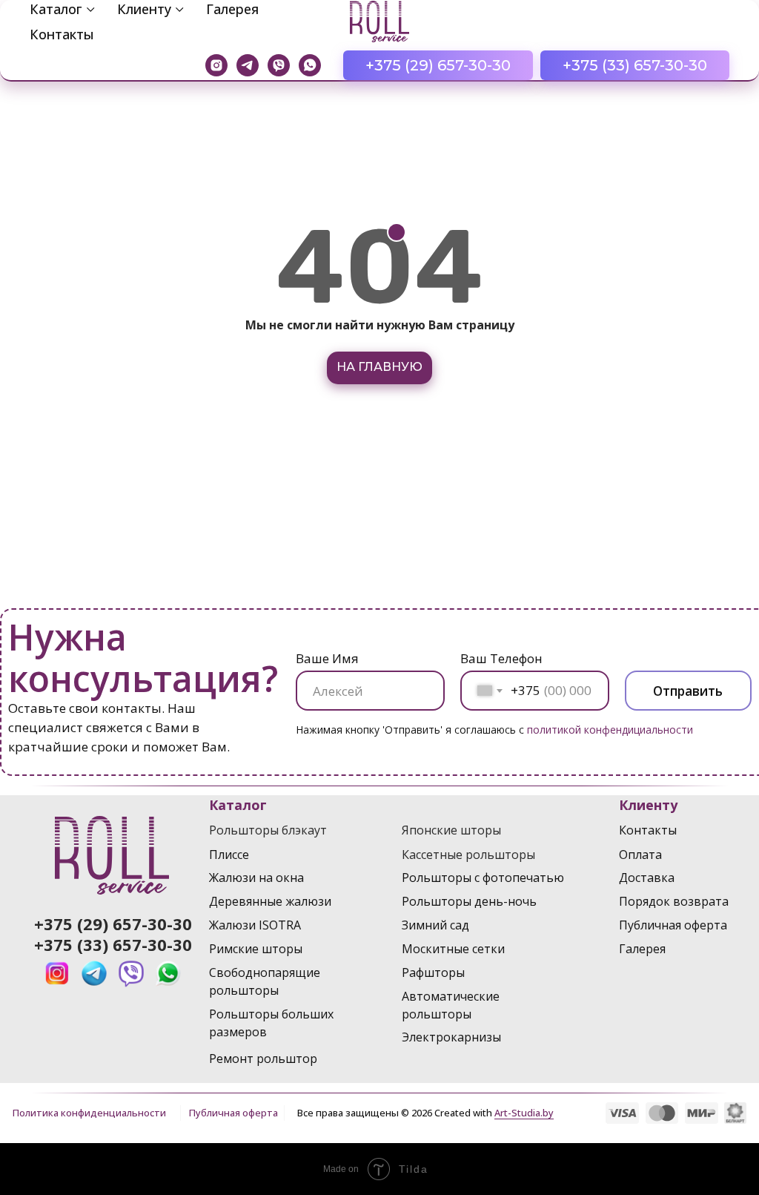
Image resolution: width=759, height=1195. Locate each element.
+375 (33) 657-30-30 (113, 944)
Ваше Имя (327, 658)
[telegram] (247, 65)
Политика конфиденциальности (89, 1112)
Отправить (688, 690)
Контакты (62, 34)
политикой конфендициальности (610, 729)
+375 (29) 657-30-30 (113, 923)
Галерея (232, 9)
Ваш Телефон (501, 658)
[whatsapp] (310, 65)
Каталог (56, 9)
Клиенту (144, 9)
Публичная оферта (233, 1112)
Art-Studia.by (524, 1112)
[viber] (279, 65)
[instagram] (216, 65)
